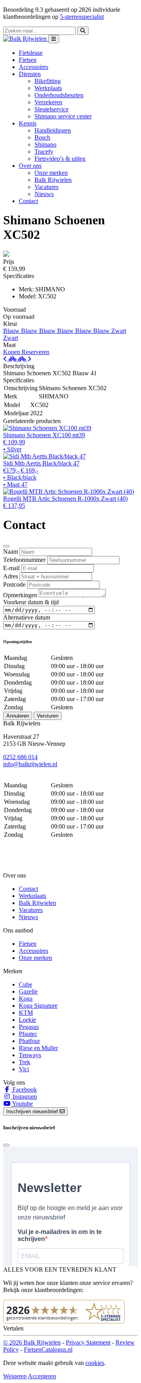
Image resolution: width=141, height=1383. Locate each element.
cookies (94, 1362)
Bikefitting (47, 81)
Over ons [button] (30, 165)
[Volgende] (24, 359)
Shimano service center (63, 116)
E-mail (11, 568)
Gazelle (28, 991)
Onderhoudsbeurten (58, 95)
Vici (24, 1069)
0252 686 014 (20, 757)
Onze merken (51, 172)
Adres (10, 576)
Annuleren (17, 716)
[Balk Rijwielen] (25, 38)
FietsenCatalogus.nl (48, 1349)
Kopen (12, 352)
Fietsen (27, 59)
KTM (26, 1012)
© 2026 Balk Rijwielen (32, 1342)
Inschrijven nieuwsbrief (33, 1111)
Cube (25, 984)
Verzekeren (48, 102)
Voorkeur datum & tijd (31, 602)
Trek (24, 1062)
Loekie (27, 1019)
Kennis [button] (27, 123)
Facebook (24, 1089)
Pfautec (28, 1033)
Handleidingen (52, 130)
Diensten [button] (30, 74)
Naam (10, 551)
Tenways (30, 1055)
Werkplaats (48, 88)
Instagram (24, 1096)
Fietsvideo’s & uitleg (59, 158)
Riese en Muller (38, 1048)
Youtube (22, 1103)
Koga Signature (38, 1005)
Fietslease (31, 52)
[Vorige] (10, 359)
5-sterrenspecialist (82, 16)
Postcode (14, 584)
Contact (28, 201)
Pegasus (29, 1026)
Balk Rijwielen (53, 179)
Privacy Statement (88, 1342)
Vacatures (46, 187)
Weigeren (15, 1376)
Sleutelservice (51, 109)
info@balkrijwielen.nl (30, 764)
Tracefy (43, 151)
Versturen (47, 716)
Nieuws (44, 194)
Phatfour (29, 1041)
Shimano (45, 144)
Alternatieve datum (26, 617)
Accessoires (33, 67)
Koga (26, 998)
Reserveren (35, 352)
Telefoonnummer (24, 559)
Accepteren (42, 1376)
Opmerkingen (20, 595)
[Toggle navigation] (53, 39)
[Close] (6, 546)
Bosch (42, 137)
